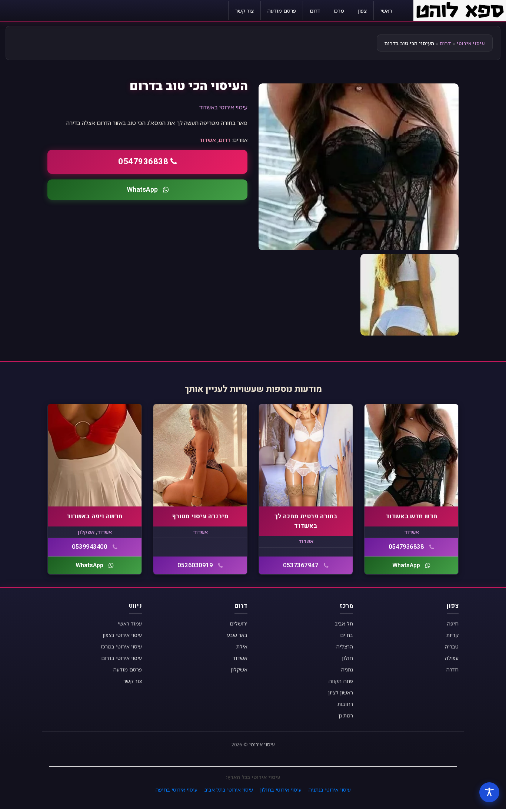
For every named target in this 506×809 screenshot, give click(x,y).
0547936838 (143, 162)
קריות (452, 634)
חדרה (452, 669)
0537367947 (300, 565)
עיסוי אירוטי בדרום (121, 657)
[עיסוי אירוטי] (459, 10)
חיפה (453, 623)
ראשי (386, 10)
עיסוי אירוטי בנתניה (330, 789)
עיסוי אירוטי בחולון (281, 789)
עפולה (452, 657)
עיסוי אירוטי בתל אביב (228, 789)
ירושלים (238, 623)
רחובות (345, 703)
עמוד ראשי (130, 623)
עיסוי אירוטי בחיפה (176, 789)
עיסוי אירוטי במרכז (121, 646)
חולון (347, 657)
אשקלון (85, 531)
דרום (315, 10)
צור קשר (244, 10)
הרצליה (344, 646)
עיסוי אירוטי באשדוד (223, 107)
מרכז (339, 10)
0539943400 (89, 546)
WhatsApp (142, 190)
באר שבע (237, 634)
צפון (362, 10)
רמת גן (346, 715)
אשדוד (207, 139)
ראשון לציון (340, 692)
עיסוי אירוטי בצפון (122, 634)
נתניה (347, 669)
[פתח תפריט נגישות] (489, 792)
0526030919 (195, 565)
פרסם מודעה (281, 10)
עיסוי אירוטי (471, 43)
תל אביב (344, 623)
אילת (241, 646)
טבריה (452, 646)
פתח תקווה (341, 680)
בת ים (346, 634)
